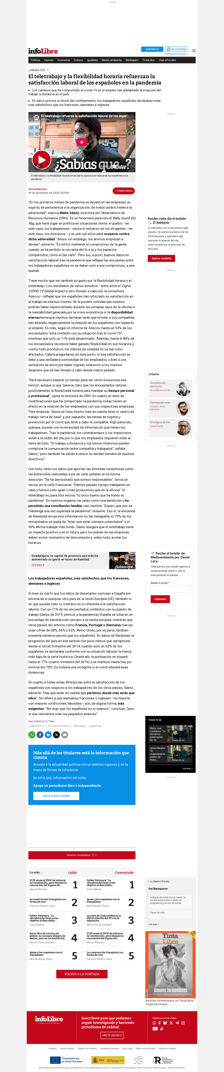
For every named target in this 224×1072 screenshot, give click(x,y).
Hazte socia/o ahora (56, 795)
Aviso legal (127, 1048)
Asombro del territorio (158, 384)
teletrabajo (79, 726)
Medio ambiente (112, 60)
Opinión (48, 60)
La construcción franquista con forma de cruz (48, 900)
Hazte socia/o (112, 1035)
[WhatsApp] (154, 1023)
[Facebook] (159, 1023)
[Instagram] (183, 1023)
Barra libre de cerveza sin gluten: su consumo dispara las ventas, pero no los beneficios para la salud (47, 937)
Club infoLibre (167, 60)
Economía (64, 60)
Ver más (153, 924)
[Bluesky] (165, 1023)
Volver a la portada (81, 974)
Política (35, 60)
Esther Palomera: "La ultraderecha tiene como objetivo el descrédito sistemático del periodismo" (46, 919)
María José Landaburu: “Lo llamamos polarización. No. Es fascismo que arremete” (157, 734)
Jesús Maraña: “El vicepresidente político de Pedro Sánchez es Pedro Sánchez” (157, 754)
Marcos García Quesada (42, 942)
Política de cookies (167, 1048)
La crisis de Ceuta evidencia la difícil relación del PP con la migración (104, 918)
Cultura (78, 60)
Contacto (52, 1048)
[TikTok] (162, 1029)
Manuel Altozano (38, 889)
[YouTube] (155, 1029)
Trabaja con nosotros (87, 1048)
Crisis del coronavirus (59, 726)
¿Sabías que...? (96, 726)
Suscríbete (152, 49)
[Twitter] (171, 1023)
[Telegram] (177, 1023)
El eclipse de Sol (160, 422)
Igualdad (92, 60)
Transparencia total (175, 53)
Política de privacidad (145, 1048)
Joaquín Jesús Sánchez (157, 408)
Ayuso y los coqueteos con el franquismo (46, 953)
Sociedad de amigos (109, 1048)
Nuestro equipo (67, 1048)
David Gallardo (37, 924)
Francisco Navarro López (42, 906)
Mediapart (132, 60)
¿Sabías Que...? (36, 726)
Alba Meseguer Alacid (41, 959)
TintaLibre (148, 60)
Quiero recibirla (161, 258)
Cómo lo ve (154, 719)
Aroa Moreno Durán (160, 390)
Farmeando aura (160, 402)
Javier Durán (156, 426)
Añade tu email (160, 583)
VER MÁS (187, 769)
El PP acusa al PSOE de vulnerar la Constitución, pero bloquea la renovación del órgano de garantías (48, 884)
